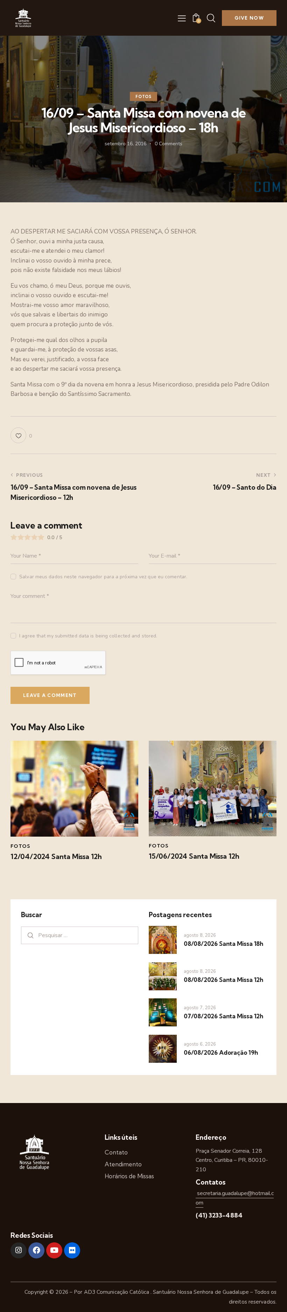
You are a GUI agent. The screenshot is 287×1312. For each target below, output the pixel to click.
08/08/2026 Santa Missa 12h (223, 979)
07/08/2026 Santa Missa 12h (223, 1016)
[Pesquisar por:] (79, 935)
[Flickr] (72, 1250)
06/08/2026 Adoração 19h (221, 1052)
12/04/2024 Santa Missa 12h (56, 856)
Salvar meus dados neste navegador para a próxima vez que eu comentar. (103, 576)
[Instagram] (18, 1250)
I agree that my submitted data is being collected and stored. (88, 636)
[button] (182, 18)
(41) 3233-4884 (219, 1215)
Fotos (143, 96)
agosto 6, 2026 (200, 1044)
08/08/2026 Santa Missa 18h (223, 943)
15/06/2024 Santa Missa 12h (194, 856)
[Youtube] (54, 1250)
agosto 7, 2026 (200, 1008)
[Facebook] (36, 1250)
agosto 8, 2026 (200, 935)
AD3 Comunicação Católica (117, 1292)
